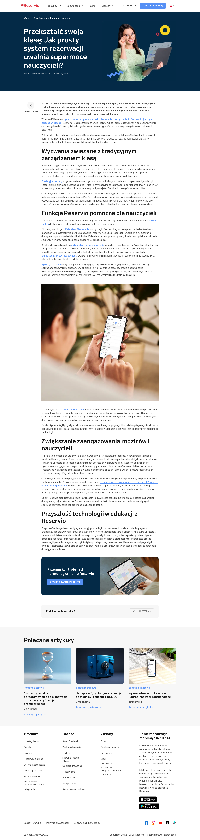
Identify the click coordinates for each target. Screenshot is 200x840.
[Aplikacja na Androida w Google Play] (149, 806)
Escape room (69, 783)
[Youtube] (160, 823)
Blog (103, 758)
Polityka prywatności (57, 822)
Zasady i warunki (32, 822)
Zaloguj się (130, 5)
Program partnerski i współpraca (112, 772)
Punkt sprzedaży (33, 770)
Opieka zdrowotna (72, 765)
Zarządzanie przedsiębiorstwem (34, 783)
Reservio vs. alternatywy (107, 765)
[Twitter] (167, 823)
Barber (66, 753)
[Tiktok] (174, 823)
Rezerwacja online (33, 758)
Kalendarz (29, 753)
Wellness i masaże (71, 747)
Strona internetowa (34, 764)
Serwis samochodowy (73, 789)
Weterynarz (68, 771)
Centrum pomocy (110, 747)
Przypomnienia (32, 776)
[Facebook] (146, 823)
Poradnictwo (69, 777)
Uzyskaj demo (31, 741)
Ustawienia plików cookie (87, 822)
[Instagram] (153, 823)
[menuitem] (54, 6)
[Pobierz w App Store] (148, 799)
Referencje (107, 753)
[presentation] (172, 6)
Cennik (27, 747)
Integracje (29, 789)
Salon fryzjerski (70, 741)
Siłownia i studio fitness (71, 759)
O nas (103, 741)
